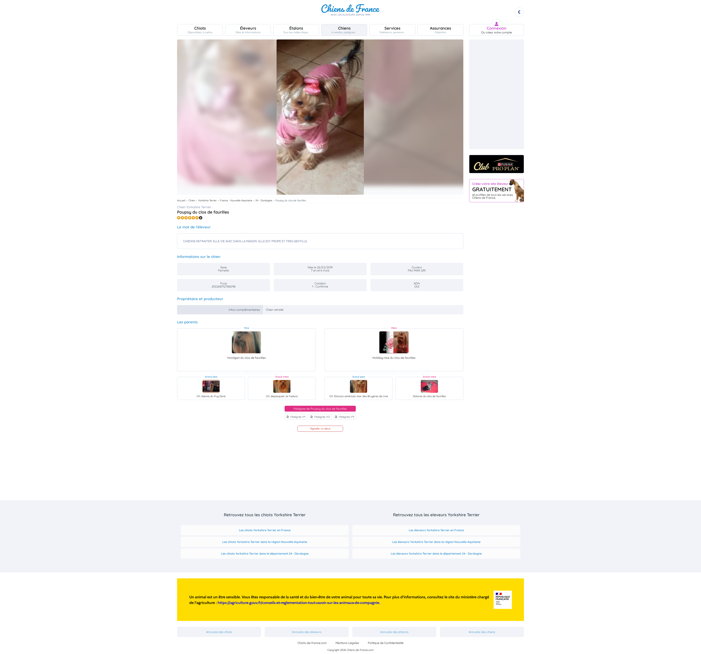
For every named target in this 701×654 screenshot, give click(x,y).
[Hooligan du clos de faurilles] (246, 342)
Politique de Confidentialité (385, 643)
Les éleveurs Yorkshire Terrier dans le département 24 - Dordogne (436, 553)
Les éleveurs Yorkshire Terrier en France (436, 530)
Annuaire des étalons (394, 632)
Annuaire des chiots (219, 632)
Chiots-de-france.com (312, 643)
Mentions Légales (347, 643)
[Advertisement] (496, 94)
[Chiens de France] (350, 12)
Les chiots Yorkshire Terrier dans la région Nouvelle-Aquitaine (264, 542)
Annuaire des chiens (482, 632)
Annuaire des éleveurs (306, 632)
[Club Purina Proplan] (496, 164)
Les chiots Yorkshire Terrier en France (265, 530)
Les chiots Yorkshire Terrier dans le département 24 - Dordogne (265, 553)
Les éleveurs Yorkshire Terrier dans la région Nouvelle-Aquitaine (436, 542)
